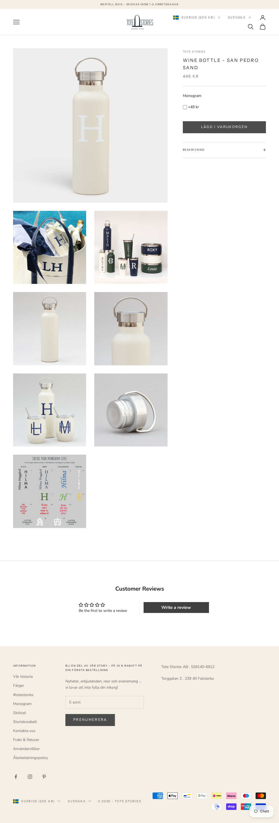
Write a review (176, 608)
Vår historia (23, 676)
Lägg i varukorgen (224, 126)
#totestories (23, 694)
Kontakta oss (24, 730)
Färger (18, 685)
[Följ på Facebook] (16, 776)
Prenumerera (90, 719)
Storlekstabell (25, 721)
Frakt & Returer (26, 739)
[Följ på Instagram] (30, 776)
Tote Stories (194, 51)
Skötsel (19, 712)
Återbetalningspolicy (30, 757)
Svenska (237, 17)
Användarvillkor (26, 748)
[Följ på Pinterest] (44, 776)
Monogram (192, 95)
